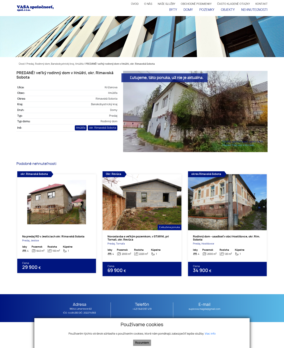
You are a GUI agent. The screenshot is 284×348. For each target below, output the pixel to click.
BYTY (173, 9)
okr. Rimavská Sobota (102, 128)
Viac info (210, 333)
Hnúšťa (80, 128)
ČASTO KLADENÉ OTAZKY (233, 4)
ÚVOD (135, 4)
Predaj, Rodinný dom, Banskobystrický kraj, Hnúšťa (55, 64)
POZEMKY (206, 9)
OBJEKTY (228, 9)
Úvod (21, 64)
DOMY (188, 9)
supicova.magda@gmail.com (204, 309)
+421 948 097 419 (142, 309)
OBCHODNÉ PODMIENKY (196, 4)
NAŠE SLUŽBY (166, 4)
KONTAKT (261, 4)
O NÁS (148, 4)
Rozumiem (142, 342)
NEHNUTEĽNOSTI (254, 9)
